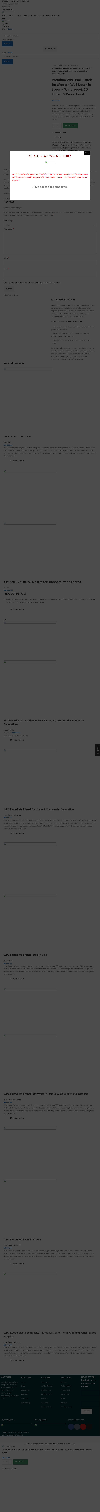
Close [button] (87, 153)
